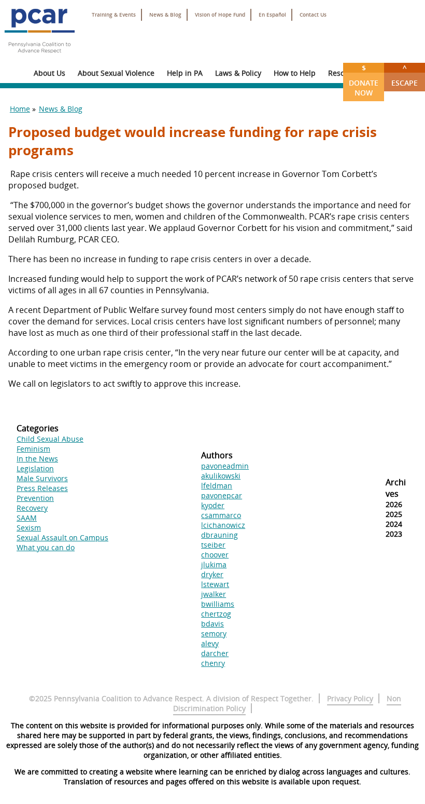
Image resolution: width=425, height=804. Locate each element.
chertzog (216, 614)
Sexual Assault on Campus (62, 537)
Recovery (32, 508)
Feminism (33, 449)
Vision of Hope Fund (220, 14)
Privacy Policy (350, 698)
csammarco (221, 515)
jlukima (213, 564)
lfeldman (216, 485)
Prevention (35, 498)
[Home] (39, 57)
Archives (396, 487)
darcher (215, 653)
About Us (49, 73)
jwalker (213, 594)
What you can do (46, 547)
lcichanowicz (223, 525)
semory (213, 633)
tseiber (213, 545)
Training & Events (114, 14)
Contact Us (313, 14)
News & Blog (165, 14)
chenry (213, 663)
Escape (404, 75)
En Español (272, 14)
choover (215, 555)
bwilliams (217, 604)
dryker (212, 574)
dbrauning (219, 535)
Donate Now (363, 80)
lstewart (215, 584)
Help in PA (185, 73)
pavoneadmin (225, 466)
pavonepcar (221, 495)
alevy (210, 643)
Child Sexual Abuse (50, 439)
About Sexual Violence (116, 73)
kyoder (212, 505)
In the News (37, 459)
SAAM (27, 518)
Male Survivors (42, 478)
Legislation (35, 468)
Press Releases (42, 488)
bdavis (212, 624)
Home (20, 109)
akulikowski (220, 476)
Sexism (29, 528)
